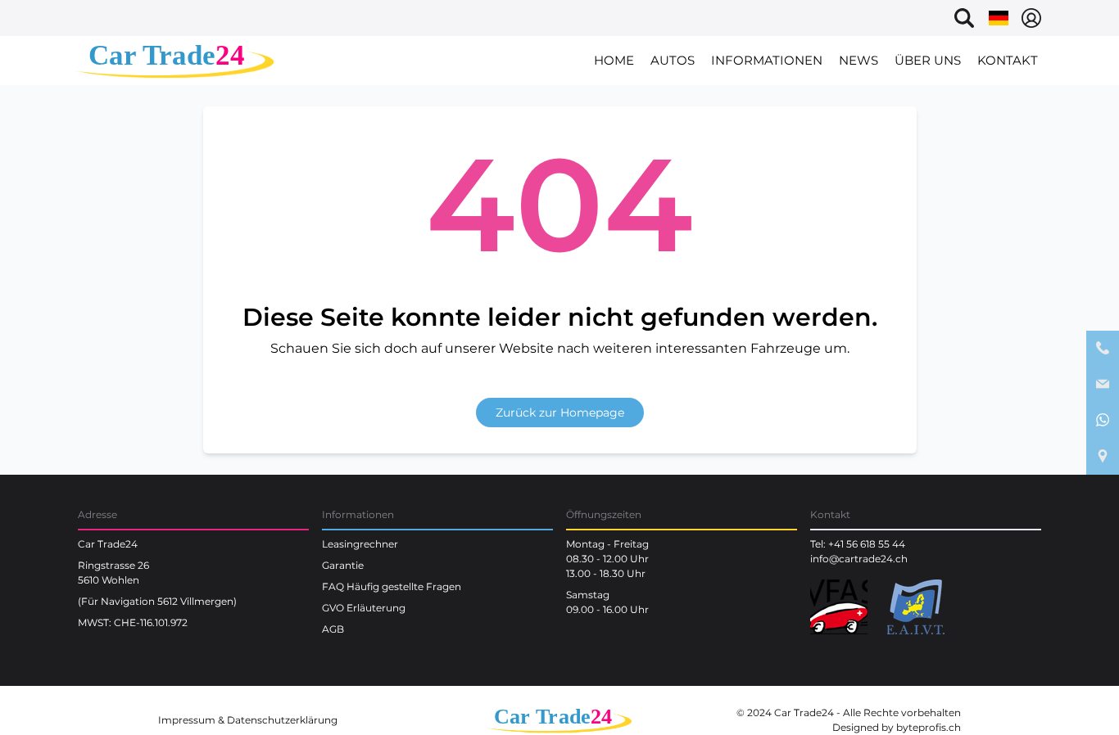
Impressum (186, 720)
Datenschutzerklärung (282, 720)
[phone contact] (1102, 348)
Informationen (766, 60)
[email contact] (1102, 384)
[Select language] (998, 18)
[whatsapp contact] (1103, 421)
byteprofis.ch (928, 727)
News (858, 60)
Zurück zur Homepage (560, 412)
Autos (672, 60)
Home (614, 60)
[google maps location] (1102, 456)
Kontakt (1007, 60)
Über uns (928, 60)
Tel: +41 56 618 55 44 (857, 544)
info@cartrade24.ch (859, 558)
